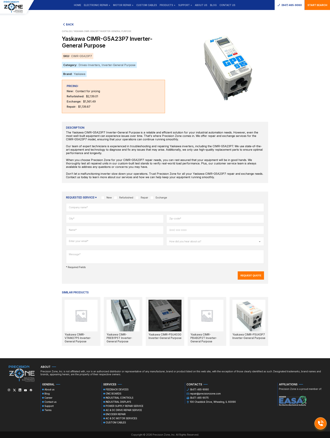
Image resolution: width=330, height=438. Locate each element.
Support (49, 405)
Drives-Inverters (89, 65)
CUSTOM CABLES (146, 5)
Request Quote (250, 275)
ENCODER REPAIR (116, 414)
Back (70, 24)
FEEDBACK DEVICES (117, 389)
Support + (185, 5)
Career (48, 397)
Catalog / (68, 31)
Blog (213, 5)
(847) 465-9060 (292, 5)
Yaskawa (79, 74)
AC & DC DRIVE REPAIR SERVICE (124, 410)
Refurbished (126, 197)
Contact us (227, 5)
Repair (144, 197)
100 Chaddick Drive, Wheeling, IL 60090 (213, 401)
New (109, 197)
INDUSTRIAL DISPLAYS (118, 401)
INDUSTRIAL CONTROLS (119, 397)
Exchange (161, 197)
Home (77, 5)
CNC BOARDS (113, 393)
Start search (317, 5)
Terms (48, 410)
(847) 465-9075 (199, 397)
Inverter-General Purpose (118, 65)
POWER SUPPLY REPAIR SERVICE (124, 405)
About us (201, 5)
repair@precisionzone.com (205, 393)
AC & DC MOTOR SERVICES (121, 418)
